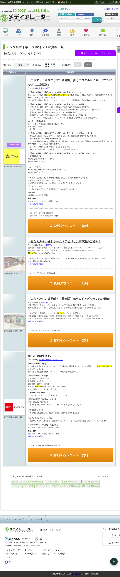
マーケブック (12, 554)
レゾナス (10, 557)
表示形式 (36, 65)
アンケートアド (42, 486)
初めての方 (100, 2)
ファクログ (60, 554)
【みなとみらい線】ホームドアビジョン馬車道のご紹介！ (64, 241)
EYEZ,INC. (76, 574)
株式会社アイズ (27, 539)
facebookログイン (85, 14)
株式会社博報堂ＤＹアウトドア (51, 360)
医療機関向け (37, 482)
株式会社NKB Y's (45, 245)
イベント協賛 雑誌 (91, 482)
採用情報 (17, 545)
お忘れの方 (87, 18)
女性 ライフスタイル (20, 482)
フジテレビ (16, 486)
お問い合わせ (55, 530)
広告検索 (38, 519)
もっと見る (102, 476)
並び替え (7, 65)
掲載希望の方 (111, 14)
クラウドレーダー (13, 550)
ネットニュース (52, 482)
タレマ (58, 550)
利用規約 (43, 530)
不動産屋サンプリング (71, 482)
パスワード (83, 18)
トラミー (31, 550)
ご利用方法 (113, 2)
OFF (88, 64)
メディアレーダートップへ (14, 519)
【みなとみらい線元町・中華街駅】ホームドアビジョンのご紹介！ (70, 298)
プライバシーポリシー (32, 545)
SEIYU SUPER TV (39, 356)
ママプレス (32, 554)
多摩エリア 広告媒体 (90, 486)
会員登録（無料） (66, 14)
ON (77, 64)
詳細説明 (66, 64)
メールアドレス (63, 18)
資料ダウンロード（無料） (72, 226)
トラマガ (46, 550)
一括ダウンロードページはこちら (95, 53)
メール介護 (28, 486)
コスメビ (46, 554)
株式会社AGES (44, 88)
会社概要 (8, 545)
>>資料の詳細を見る (36, 204)
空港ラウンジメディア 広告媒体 (65, 486)
